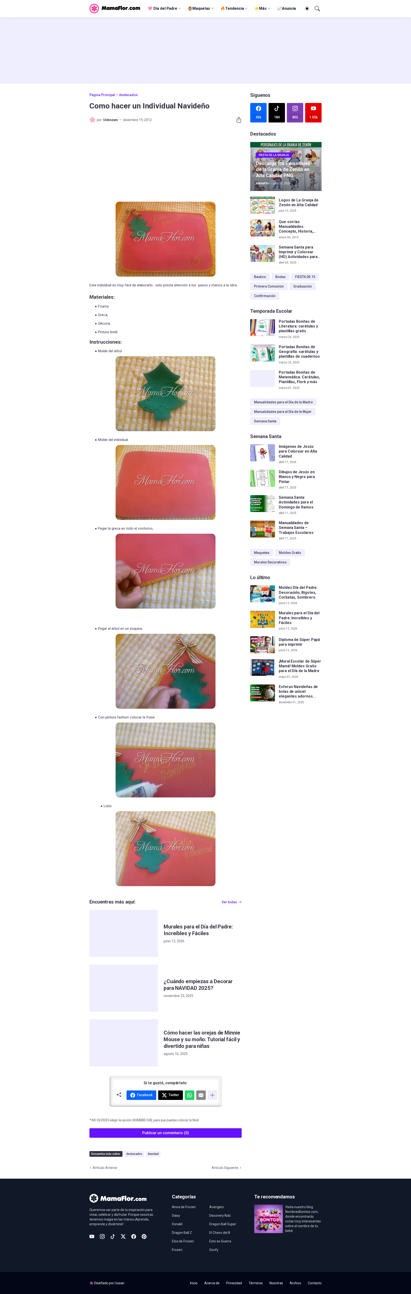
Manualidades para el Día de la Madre (283, 402)
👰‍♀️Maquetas (199, 8)
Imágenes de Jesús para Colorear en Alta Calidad (298, 451)
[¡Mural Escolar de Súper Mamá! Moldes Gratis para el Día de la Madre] (262, 667)
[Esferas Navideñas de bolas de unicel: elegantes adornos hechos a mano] (262, 693)
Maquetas (261, 553)
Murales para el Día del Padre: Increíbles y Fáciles (198, 930)
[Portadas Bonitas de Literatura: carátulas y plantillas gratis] (262, 327)
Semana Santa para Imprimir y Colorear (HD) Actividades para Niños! (298, 252)
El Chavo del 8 (219, 1233)
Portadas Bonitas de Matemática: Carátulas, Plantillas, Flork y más (299, 377)
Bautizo (260, 277)
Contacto (315, 1283)
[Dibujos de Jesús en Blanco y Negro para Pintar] (262, 478)
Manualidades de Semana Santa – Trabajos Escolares (296, 528)
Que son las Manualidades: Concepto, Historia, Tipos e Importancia (296, 227)
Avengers (216, 1207)
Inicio (194, 1283)
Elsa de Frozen (183, 1241)
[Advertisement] (205, 50)
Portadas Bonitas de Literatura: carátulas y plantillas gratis (298, 326)
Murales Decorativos (270, 562)
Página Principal (102, 95)
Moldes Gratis (290, 553)
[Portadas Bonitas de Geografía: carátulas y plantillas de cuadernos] (262, 353)
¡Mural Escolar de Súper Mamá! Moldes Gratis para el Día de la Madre (300, 666)
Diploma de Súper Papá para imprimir (299, 642)
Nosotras (276, 1283)
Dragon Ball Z (182, 1233)
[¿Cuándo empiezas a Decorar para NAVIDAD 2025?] (123, 988)
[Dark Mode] (306, 8)
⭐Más (260, 8)
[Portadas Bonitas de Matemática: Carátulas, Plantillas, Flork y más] (262, 378)
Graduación (302, 286)
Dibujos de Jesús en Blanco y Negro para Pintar (297, 477)
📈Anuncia (286, 8)
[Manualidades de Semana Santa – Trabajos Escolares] (262, 529)
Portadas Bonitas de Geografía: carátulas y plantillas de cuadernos (299, 352)
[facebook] (133, 1236)
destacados (128, 95)
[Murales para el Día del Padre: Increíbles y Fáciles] (123, 933)
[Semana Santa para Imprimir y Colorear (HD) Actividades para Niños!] (262, 253)
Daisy (176, 1215)
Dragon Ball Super (222, 1224)
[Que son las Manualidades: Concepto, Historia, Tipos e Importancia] (262, 228)
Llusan (119, 1283)
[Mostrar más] (212, 1095)
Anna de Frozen (184, 1207)
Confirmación (264, 296)
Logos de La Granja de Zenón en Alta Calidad (298, 202)
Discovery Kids (220, 1215)
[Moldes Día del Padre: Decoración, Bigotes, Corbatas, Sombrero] (262, 593)
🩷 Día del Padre (162, 8)
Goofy (213, 1250)
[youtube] (91, 1236)
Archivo (295, 1283)
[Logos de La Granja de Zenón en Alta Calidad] (262, 205)
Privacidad (234, 1283)
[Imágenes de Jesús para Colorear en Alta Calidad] (262, 452)
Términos (256, 1283)
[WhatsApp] (189, 1095)
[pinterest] (144, 1236)
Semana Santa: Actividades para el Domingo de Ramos (296, 502)
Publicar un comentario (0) (165, 1133)
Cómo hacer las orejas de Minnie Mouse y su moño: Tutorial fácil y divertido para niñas (202, 1039)
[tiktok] (112, 1236)
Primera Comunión (269, 286)
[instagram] (102, 1236)
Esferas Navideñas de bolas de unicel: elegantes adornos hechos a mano (298, 691)
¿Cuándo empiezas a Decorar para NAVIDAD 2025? (198, 984)
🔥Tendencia (232, 8)
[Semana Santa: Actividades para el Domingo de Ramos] (262, 503)
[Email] (201, 1095)
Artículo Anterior (105, 1168)
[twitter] (123, 1236)
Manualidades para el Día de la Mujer (283, 412)
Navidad (153, 1154)
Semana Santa (265, 421)
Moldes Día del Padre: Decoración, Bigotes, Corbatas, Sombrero (298, 592)
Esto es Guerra (220, 1241)
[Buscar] (317, 8)
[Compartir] (237, 120)
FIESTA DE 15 (305, 277)
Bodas (280, 277)
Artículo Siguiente (225, 1168)
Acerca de (212, 1283)
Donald (177, 1224)
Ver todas (229, 902)
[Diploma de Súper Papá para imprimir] (262, 644)
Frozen (177, 1250)
